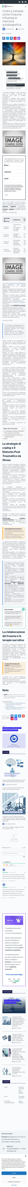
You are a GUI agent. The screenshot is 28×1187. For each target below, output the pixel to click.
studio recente (9, 333)
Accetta (14, 1173)
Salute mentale (10, 775)
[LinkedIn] (25, 2)
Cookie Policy (14, 1185)
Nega (14, 1177)
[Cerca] (3, 1)
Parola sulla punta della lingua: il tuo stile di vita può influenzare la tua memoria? (13, 780)
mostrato (17, 202)
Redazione (11, 29)
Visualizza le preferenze (14, 1181)
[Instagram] (22, 2)
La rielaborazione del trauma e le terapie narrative (14, 435)
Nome (6, 165)
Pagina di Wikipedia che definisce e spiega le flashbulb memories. (16, 708)
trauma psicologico (10, 730)
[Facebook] (19, 2)
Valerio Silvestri (11, 824)
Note (6, 438)
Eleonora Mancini (12, 784)
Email (6, 178)
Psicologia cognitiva (12, 773)
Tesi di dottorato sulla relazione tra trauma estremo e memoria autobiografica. (15, 704)
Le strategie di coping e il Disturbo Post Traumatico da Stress (14, 432)
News (7, 812)
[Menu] (25, 6)
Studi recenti (6, 202)
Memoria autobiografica (12, 728)
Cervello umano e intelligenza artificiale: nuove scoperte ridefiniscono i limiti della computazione (18, 1037)
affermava (5, 506)
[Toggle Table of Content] (22, 429)
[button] (25, 1156)
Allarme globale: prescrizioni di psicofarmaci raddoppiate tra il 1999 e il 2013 (18, 1070)
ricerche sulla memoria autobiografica (15, 283)
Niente (14, 506)
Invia (6, 195)
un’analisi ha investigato (19, 302)
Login (23, 847)
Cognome (7, 172)
